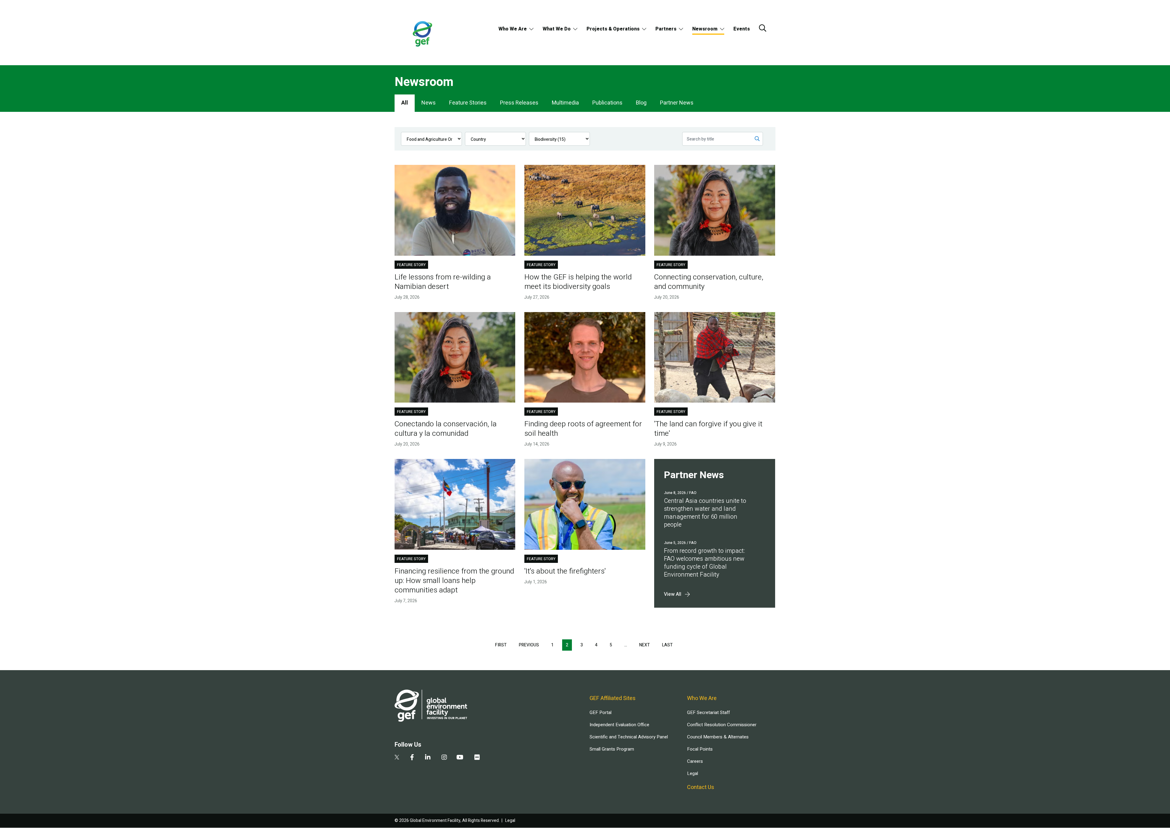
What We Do (557, 29)
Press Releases (519, 103)
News (428, 103)
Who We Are (512, 29)
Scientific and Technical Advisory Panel (629, 737)
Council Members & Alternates (718, 737)
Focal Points (700, 749)
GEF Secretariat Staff (708, 712)
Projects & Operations (613, 29)
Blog (641, 103)
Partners (665, 29)
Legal (692, 773)
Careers (695, 761)
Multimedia (565, 103)
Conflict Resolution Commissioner (722, 724)
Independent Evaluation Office (619, 724)
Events (741, 29)
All (404, 103)
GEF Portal (601, 712)
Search (762, 28)
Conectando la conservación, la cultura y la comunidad (446, 429)
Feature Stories (468, 103)
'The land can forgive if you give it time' (708, 429)
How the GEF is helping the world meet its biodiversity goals (578, 282)
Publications (607, 103)
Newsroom (705, 29)
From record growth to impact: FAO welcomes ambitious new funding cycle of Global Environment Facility (704, 562)
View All (672, 594)
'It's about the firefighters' (565, 571)
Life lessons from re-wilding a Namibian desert (443, 282)
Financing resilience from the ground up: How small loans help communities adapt (454, 580)
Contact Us (700, 787)
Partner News (676, 103)
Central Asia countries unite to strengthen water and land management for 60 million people (705, 512)
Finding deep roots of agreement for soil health (583, 429)
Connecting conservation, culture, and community (708, 282)
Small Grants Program (612, 749)
